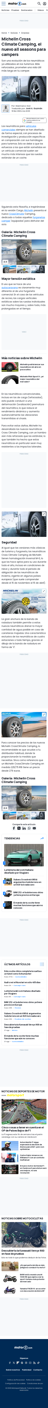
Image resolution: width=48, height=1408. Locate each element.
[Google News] (22, 1362)
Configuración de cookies (15, 1383)
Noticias (5, 10)
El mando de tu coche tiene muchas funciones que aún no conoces (21, 1037)
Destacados (26, 10)
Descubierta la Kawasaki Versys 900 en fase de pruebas (23, 1026)
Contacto (37, 1370)
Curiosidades (21, 977)
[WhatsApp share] (29, 828)
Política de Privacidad (16, 1380)
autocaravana (10, 287)
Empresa (25, 33)
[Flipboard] (18, 1362)
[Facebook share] (13, 828)
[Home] (17, 3)
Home (4, 33)
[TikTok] (38, 1362)
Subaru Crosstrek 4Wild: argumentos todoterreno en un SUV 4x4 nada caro (22, 1014)
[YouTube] (30, 1362)
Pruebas (15, 10)
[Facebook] (9, 1362)
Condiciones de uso (35, 1383)
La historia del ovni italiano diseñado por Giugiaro (22, 992)
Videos (41, 10)
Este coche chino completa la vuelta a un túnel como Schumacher (22, 972)
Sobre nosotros (13, 1370)
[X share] (18, 828)
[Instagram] (26, 1362)
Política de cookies (33, 1380)
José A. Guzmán (34, 108)
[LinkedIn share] (24, 828)
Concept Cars (20, 985)
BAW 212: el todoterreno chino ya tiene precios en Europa (23, 1003)
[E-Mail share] (34, 828)
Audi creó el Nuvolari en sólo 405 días (22, 982)
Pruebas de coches (23, 1019)
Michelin (28, 210)
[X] (14, 1362)
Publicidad (26, 1370)
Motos (14, 1030)
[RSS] (34, 1362)
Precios (18, 1008)
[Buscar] (39, 3)
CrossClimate (16, 213)
